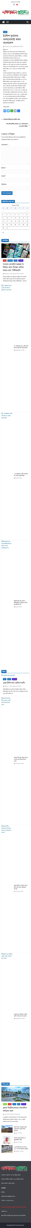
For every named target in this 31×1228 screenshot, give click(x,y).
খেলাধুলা (5, 31)
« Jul (2, 232)
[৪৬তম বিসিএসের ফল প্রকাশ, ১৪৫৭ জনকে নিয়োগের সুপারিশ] (7, 1149)
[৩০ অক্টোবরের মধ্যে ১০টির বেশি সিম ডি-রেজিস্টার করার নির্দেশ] (7, 348)
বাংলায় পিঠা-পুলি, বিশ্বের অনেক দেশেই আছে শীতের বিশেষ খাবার (21, 759)
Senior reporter (17, 686)
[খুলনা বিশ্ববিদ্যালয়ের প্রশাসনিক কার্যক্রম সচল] (15, 1094)
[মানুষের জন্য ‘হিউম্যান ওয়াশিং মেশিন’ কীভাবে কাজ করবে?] (7, 1016)
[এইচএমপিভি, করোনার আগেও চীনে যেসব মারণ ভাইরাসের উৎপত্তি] (7, 888)
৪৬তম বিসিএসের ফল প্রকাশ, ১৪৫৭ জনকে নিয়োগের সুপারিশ (21, 1147)
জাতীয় (5, 260)
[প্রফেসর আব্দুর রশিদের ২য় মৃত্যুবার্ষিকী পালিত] (7, 1140)
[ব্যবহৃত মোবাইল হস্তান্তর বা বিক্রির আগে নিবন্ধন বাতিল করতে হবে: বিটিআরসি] (15, 250)
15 (27, 218)
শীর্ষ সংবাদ (21, 260)
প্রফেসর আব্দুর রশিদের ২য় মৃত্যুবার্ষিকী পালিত (20, 1138)
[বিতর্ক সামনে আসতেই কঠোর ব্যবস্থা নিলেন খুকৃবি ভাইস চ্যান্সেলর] (7, 1130)
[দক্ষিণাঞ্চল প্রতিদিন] (3, 22)
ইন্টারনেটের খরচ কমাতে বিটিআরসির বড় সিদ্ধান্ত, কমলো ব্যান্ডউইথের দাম (20, 602)
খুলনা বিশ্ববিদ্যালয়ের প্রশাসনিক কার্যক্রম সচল (15, 1109)
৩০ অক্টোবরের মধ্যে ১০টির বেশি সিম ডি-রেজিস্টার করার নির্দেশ (21, 346)
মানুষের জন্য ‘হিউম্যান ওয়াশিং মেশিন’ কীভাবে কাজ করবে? (20, 1015)
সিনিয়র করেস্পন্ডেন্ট (19, 46)
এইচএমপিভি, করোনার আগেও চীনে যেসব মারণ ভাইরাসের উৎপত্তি (20, 887)
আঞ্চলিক (5, 1104)
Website (3, 184)
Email (3, 176)
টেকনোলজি (10, 260)
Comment (4, 145)
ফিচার (5, 679)
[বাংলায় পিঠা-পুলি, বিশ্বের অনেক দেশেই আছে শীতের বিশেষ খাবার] (7, 760)
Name (3, 168)
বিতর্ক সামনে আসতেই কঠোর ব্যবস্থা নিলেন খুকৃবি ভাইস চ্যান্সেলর (20, 1128)
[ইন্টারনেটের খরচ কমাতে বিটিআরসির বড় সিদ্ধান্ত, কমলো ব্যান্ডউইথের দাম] (7, 603)
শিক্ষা (19, 1104)
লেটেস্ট (15, 260)
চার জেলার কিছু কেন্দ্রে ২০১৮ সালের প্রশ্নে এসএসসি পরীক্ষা (17, 125)
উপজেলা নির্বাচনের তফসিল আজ (11, 119)
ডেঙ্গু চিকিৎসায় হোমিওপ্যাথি (14, 683)
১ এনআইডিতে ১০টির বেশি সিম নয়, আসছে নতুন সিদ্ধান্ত (21, 474)
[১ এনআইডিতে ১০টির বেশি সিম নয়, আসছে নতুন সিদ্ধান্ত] (7, 475)
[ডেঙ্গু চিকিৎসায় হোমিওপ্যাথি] (15, 675)
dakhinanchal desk (19, 273)
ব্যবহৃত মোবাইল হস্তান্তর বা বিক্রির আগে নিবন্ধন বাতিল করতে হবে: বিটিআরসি (13, 267)
